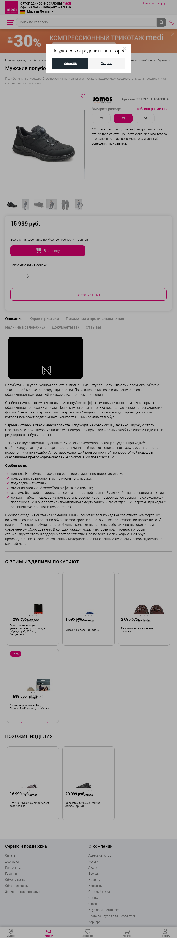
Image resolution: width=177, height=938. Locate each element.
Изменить (70, 63)
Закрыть (106, 63)
